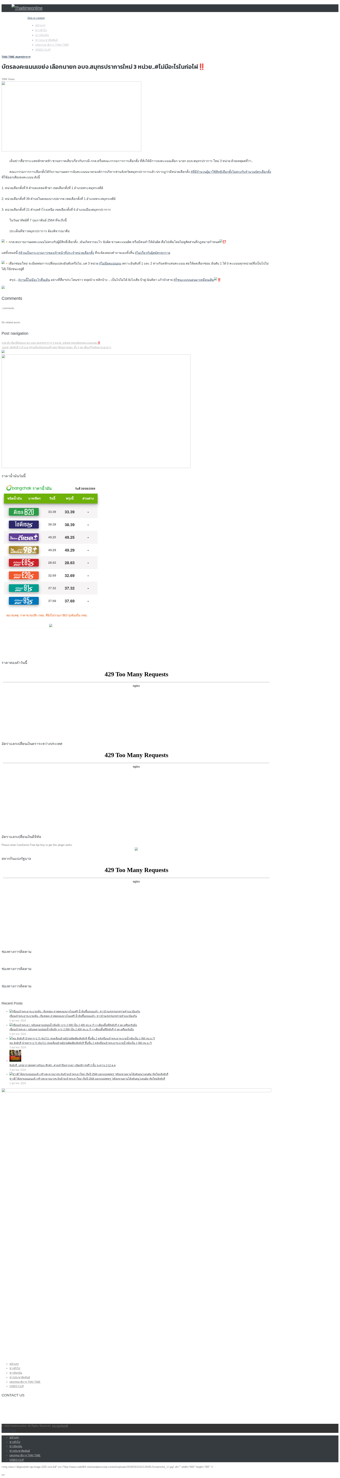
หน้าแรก (40, 25)
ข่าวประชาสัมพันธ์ (46, 40)
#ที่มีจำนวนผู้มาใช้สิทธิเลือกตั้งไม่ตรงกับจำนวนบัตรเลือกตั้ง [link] (231, 171)
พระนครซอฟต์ (60, 1425)
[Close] (3, 1474)
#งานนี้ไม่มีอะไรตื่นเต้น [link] (34, 279)
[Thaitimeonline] (27, 8)
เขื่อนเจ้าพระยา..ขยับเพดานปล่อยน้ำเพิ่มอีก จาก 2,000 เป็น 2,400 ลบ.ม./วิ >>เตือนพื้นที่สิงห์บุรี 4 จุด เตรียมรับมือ (71, 1029)
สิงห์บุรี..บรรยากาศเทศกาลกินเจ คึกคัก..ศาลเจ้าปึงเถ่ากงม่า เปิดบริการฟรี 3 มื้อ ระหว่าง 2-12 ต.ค (62, 1065)
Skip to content (36, 18)
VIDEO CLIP (43, 49)
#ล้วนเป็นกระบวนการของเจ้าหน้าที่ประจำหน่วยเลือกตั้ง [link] (56, 252)
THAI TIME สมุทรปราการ (16, 56)
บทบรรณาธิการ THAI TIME (52, 44)
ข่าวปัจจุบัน (42, 35)
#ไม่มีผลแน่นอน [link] (110, 263)
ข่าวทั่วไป (41, 30)
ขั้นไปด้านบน (9, 1430)
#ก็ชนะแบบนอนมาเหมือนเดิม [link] (194, 279)
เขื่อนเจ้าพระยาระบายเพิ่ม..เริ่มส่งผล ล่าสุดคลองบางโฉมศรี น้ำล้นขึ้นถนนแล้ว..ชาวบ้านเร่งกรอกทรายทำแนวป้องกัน (73, 1016)
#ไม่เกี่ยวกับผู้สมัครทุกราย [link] (152, 252)
